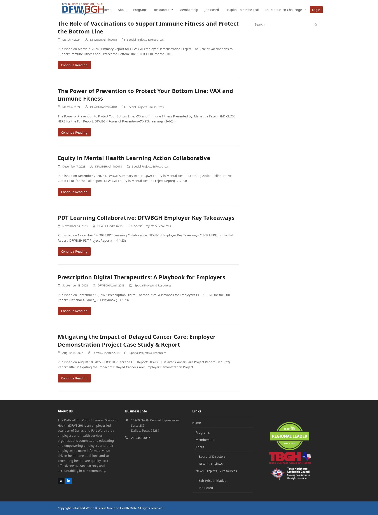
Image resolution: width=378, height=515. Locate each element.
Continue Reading (74, 65)
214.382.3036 (140, 438)
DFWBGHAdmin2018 (103, 40)
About (200, 447)
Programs (203, 432)
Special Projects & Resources (145, 40)
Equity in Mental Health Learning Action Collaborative (134, 158)
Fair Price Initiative (212, 480)
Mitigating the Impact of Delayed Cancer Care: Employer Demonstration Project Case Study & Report (137, 340)
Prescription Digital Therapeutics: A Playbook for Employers (141, 277)
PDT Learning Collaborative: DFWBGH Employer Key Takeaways (146, 218)
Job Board (206, 488)
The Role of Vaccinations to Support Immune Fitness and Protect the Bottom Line (148, 27)
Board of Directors (212, 456)
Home (196, 423)
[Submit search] (316, 24)
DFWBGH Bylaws (211, 464)
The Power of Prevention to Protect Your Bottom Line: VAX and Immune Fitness (145, 95)
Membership (205, 440)
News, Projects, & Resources (216, 471)
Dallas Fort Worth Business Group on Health (100, 508)
